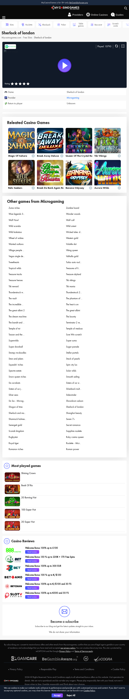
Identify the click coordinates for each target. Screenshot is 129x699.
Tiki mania (70, 286)
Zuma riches (14, 208)
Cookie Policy (118, 669)
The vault (13, 298)
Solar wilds (71, 370)
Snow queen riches (17, 376)
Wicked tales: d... (74, 232)
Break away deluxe (48, 155)
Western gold (72, 238)
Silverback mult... (73, 388)
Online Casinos (99, 14)
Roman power (72, 449)
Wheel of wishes (16, 238)
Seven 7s (70, 419)
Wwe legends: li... (17, 214)
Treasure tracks (15, 274)
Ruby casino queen (75, 437)
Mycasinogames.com (11, 37)
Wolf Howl (14, 220)
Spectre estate (15, 370)
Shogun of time (15, 406)
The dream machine (17, 316)
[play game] (64, 65)
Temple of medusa (74, 328)
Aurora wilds (101, 187)
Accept (57, 695)
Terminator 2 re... (73, 322)
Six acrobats (14, 382)
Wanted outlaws (16, 244)
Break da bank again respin (52, 187)
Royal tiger (14, 443)
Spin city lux (71, 364)
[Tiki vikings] (107, 140)
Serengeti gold (15, 425)
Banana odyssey (75, 187)
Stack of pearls (73, 358)
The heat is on (72, 304)
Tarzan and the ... (16, 334)
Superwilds (14, 340)
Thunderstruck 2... (74, 292)
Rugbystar (13, 437)
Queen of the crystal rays (80, 155)
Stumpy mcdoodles (17, 352)
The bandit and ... (16, 322)
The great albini (73, 310)
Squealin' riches (16, 364)
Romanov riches (16, 449)
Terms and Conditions (84, 669)
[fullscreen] (122, 46)
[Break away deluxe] (50, 140)
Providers (77, 14)
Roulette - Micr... (73, 443)
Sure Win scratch (74, 334)
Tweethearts (14, 262)
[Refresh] (116, 46)
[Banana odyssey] (79, 172)
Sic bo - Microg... (17, 400)
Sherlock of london (75, 406)
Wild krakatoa (15, 232)
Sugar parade (72, 346)
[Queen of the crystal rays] (79, 140)
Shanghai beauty (74, 413)
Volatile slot (71, 244)
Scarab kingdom (16, 431)
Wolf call (70, 220)
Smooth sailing (72, 376)
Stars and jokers (16, 358)
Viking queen (72, 250)
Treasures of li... (73, 268)
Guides (119, 14)
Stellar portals (72, 352)
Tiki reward (14, 286)
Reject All (71, 695)
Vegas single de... (17, 256)
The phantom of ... (74, 298)
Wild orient (71, 226)
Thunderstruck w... (16, 292)
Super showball (16, 346)
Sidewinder (71, 394)
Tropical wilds (15, 268)
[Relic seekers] (21, 172)
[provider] (10, 46)
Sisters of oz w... (73, 382)
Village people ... (16, 250)
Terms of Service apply (84, 651)
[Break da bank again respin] (50, 172)
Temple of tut (14, 328)
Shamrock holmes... (17, 419)
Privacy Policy (65, 651)
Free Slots (27, 37)
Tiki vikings (100, 155)
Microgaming (73, 97)
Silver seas (13, 394)
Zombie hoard (72, 208)
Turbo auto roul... (73, 262)
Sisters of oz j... (15, 388)
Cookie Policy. (89, 690)
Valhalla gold (72, 256)
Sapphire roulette (74, 431)
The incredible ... (16, 304)
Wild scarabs (15, 226)
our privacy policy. (68, 648)
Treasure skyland (73, 274)
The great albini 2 (17, 310)
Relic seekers (15, 187)
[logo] (64, 7)
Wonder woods (73, 214)
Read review (32, 552)
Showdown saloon (74, 400)
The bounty (71, 316)
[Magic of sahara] (21, 140)
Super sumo (71, 340)
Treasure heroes (16, 280)
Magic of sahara (17, 155)
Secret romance (73, 425)
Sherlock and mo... (17, 413)
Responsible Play (48, 669)
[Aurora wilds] (107, 172)
